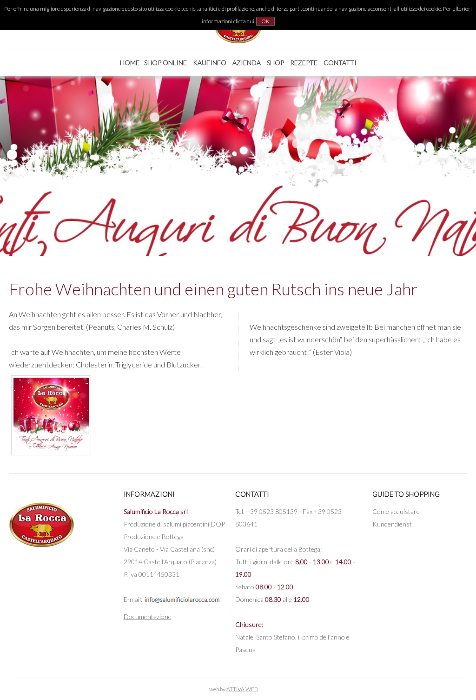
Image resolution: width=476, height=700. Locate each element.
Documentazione (148, 616)
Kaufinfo (209, 63)
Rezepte (303, 63)
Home (129, 63)
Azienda (246, 63)
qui (250, 21)
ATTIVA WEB (242, 689)
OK (265, 21)
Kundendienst (392, 524)
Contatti (340, 63)
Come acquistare (396, 511)
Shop (275, 63)
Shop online (165, 63)
